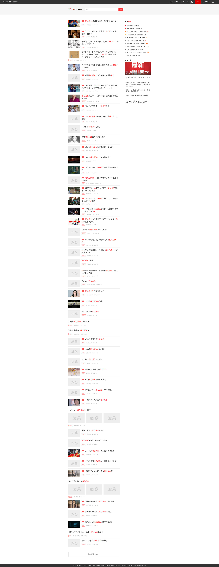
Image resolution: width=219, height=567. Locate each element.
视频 (83, 25)
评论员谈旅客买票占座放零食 (135, 49)
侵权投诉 (144, 565)
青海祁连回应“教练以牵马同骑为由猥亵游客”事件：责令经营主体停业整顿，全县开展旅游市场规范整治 (138, 84)
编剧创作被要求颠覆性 (99, 75)
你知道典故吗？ (95, 349)
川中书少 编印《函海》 (95, 229)
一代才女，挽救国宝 (79, 410)
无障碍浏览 (15, 1)
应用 (10, 1)
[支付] (188, 2)
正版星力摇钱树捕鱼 (100, 21)
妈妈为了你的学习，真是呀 (99, 471)
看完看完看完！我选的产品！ (99, 501)
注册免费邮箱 (205, 1)
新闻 (70, 536)
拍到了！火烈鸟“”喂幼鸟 (94, 540)
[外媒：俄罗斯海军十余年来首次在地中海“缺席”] (138, 68)
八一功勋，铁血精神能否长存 (99, 451)
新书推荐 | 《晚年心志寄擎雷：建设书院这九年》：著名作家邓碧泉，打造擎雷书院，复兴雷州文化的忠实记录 (99, 54)
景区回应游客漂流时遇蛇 (133, 55)
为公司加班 (93, 301)
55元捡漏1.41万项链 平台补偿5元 (136, 37)
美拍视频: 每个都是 (96, 369)
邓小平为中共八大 (78, 481)
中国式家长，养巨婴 (93, 430)
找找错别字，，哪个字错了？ (99, 390)
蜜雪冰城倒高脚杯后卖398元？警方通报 (137, 46)
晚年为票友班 (90, 311)
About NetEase (91, 565)
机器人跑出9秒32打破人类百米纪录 (136, 31)
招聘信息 (108, 565)
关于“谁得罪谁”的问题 (133, 25)
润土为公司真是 (94, 339)
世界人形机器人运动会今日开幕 (135, 40)
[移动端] (171, 2)
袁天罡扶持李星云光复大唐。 (99, 147)
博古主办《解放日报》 (94, 137)
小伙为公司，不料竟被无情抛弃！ (101, 461)
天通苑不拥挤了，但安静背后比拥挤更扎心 (137, 95)
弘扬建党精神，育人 (79, 330)
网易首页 (5, 1)
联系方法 (103, 565)
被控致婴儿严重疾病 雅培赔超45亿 (136, 43)
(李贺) (87, 260)
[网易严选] (183, 2)
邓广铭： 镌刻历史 (92, 359)
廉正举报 (139, 565)
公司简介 (98, 565)
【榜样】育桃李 (91, 126)
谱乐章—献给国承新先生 (94, 440)
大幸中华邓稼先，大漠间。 (99, 511)
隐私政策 (118, 565)
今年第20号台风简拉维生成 (134, 28)
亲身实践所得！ (95, 291)
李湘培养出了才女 (95, 379)
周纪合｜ (88, 281)
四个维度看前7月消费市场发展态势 (136, 34)
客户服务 (113, 565)
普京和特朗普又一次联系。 (98, 106)
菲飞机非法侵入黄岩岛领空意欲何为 (136, 52)
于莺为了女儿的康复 (96, 400)
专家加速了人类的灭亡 (98, 157)
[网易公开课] (177, 2)
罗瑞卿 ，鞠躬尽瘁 (78, 321)
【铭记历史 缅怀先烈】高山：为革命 (85, 532)
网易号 (83, 47)
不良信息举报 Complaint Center (128, 565)
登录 (198, 1)
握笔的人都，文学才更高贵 (99, 522)
